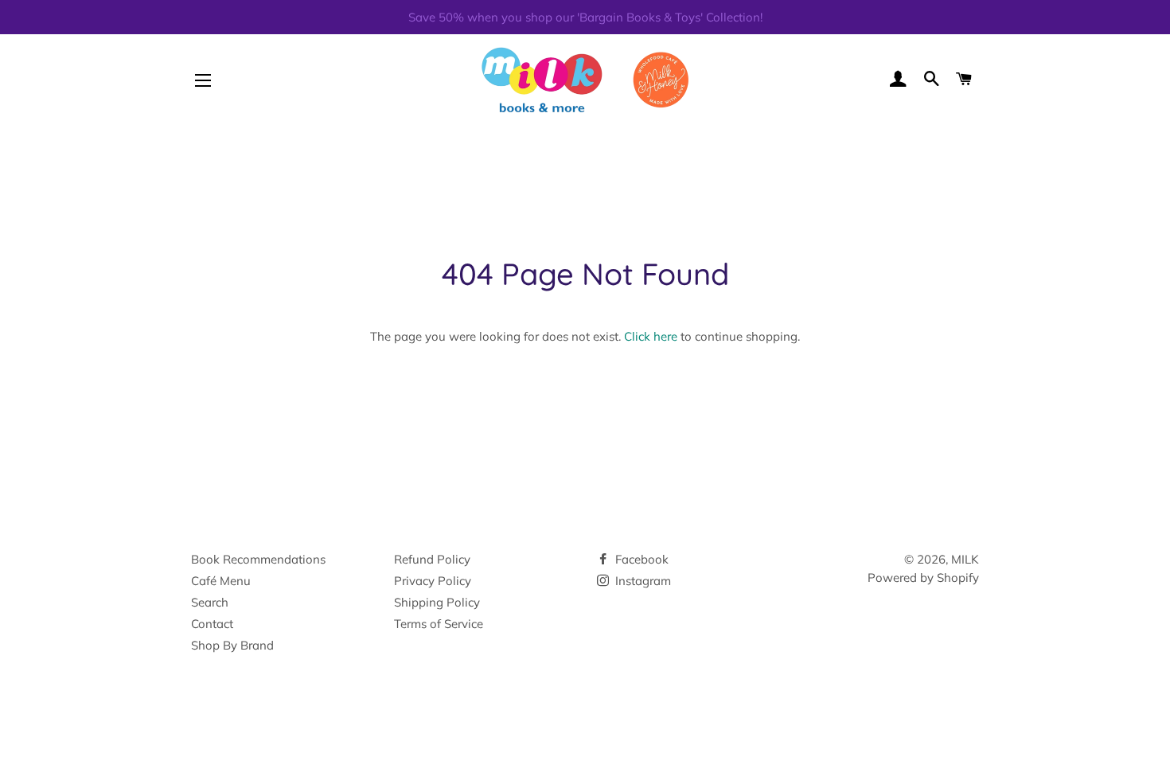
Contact (212, 623)
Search (209, 602)
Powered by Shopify (923, 577)
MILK (965, 559)
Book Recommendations (258, 559)
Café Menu (221, 580)
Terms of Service (438, 623)
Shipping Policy (437, 602)
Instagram (641, 580)
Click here (650, 336)
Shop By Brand (232, 645)
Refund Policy (432, 559)
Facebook (640, 559)
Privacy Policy (432, 580)
